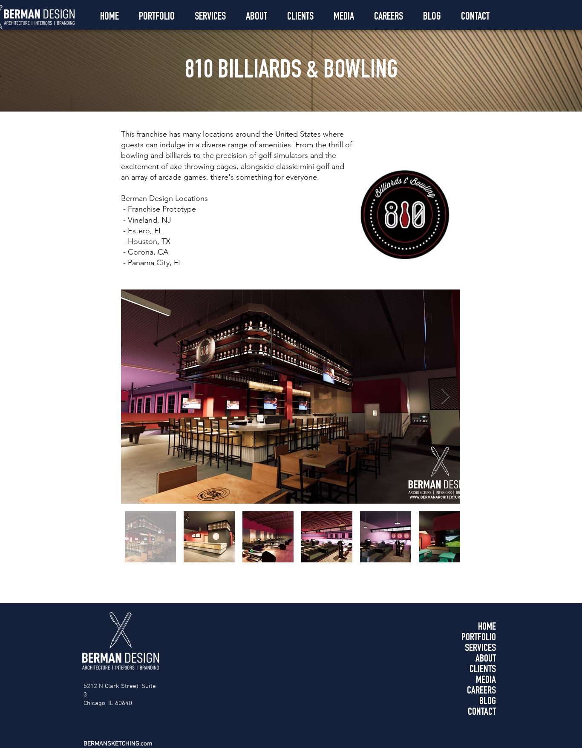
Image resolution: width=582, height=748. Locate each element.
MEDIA (486, 681)
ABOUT (485, 659)
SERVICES (480, 649)
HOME (487, 627)
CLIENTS (483, 670)
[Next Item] (445, 396)
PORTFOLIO (478, 638)
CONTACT (482, 713)
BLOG (487, 702)
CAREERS (481, 691)
